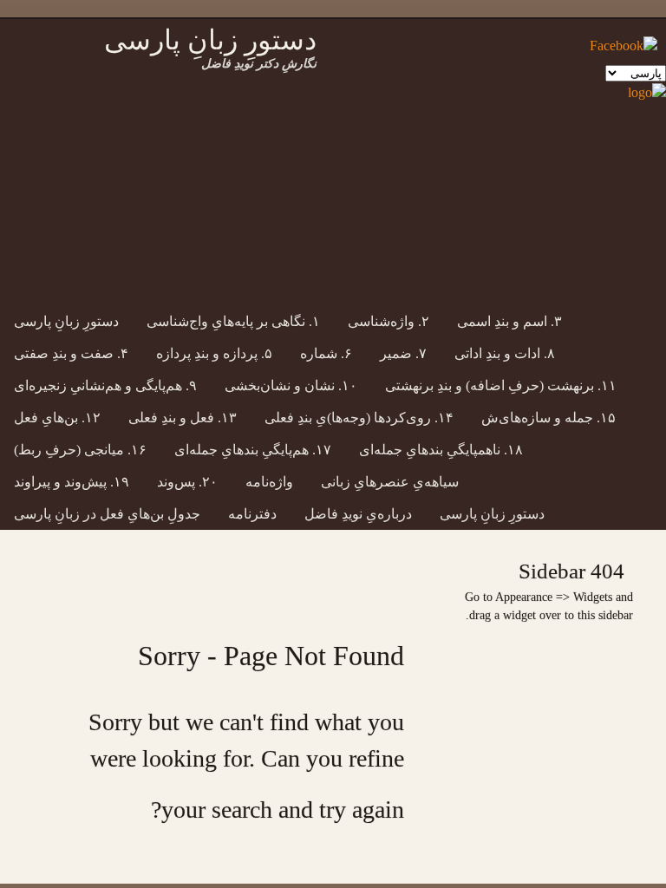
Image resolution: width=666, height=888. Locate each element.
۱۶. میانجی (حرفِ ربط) (80, 449)
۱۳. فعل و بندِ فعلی (182, 417)
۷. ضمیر (403, 353)
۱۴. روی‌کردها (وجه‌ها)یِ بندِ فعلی (359, 417)
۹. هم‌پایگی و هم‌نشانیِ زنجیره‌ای (105, 385)
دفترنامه (252, 513)
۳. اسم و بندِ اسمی (509, 321)
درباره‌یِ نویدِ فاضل (358, 513)
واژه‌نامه (269, 481)
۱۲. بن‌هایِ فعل (57, 417)
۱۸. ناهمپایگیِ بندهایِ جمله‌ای (441, 449)
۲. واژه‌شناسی (388, 321)
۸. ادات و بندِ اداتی (504, 353)
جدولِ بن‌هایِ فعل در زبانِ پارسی (107, 513)
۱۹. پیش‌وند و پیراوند (71, 481)
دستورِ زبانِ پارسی (66, 321)
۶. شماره (326, 353)
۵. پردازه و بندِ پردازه (214, 353)
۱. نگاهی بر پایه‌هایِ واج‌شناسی (233, 321)
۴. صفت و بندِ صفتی (71, 353)
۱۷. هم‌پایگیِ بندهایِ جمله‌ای (252, 449)
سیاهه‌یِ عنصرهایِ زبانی (390, 481)
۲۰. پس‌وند (187, 481)
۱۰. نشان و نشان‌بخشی (291, 385)
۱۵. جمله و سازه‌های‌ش (548, 417)
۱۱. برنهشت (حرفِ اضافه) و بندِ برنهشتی (501, 385)
